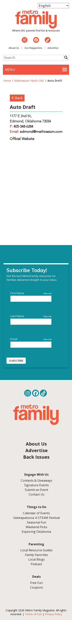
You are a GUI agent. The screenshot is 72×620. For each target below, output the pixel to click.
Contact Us (36, 494)
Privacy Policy (53, 614)
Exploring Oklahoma (36, 531)
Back (18, 98)
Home (7, 80)
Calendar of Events (36, 513)
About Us (14, 48)
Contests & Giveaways (36, 480)
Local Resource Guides (36, 550)
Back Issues (36, 457)
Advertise (53, 48)
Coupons (36, 587)
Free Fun (36, 583)
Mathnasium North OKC (29, 80)
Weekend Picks (36, 527)
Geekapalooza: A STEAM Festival (36, 518)
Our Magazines (33, 48)
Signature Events (36, 485)
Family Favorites (36, 555)
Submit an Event (36, 490)
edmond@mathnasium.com (41, 132)
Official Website (22, 139)
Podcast (36, 564)
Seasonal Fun (36, 522)
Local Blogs (36, 559)
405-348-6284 (23, 126)
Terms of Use (33, 614)
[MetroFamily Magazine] (36, 19)
